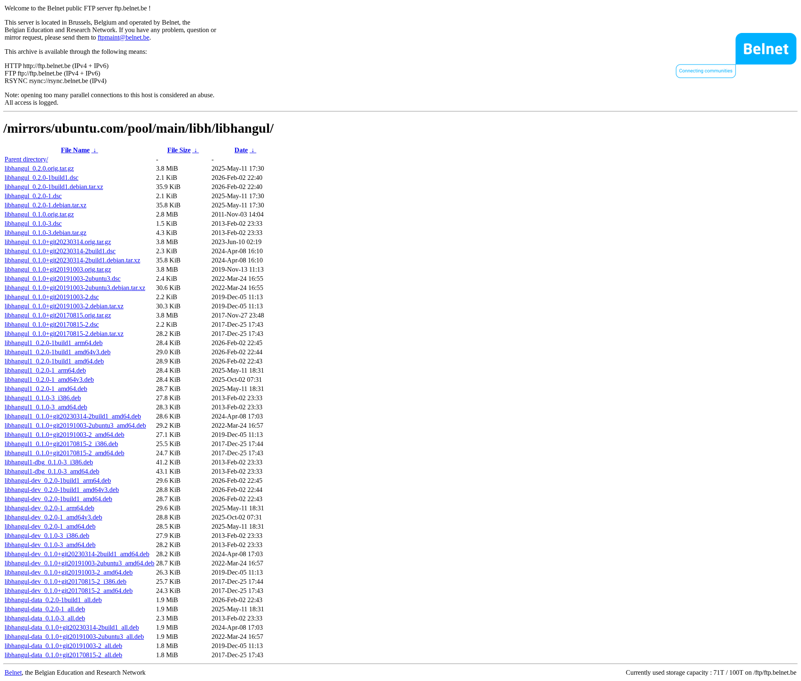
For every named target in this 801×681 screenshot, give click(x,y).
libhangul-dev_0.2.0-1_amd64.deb (50, 526)
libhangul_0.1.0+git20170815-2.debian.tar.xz (64, 333)
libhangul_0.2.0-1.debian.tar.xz (45, 205)
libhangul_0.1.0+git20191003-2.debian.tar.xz (64, 306)
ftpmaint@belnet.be (123, 37)
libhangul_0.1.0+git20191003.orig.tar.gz (58, 269)
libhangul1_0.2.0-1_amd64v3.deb (49, 379)
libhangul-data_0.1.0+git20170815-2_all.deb (63, 654)
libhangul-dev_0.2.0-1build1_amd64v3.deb (62, 489)
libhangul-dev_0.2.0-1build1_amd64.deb (58, 498)
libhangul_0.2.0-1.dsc (33, 195)
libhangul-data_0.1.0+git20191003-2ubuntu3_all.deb (74, 636)
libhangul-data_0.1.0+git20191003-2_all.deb (63, 645)
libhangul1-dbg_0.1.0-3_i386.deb (49, 462)
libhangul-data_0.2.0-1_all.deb (45, 609)
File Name (75, 150)
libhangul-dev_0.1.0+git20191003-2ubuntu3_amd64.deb (79, 563)
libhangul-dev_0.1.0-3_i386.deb (47, 535)
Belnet (13, 672)
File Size (179, 150)
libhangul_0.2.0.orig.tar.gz (39, 168)
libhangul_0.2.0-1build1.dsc (41, 177)
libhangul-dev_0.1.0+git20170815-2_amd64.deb (69, 590)
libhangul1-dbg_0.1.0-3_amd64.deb (52, 471)
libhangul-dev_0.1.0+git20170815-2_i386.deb (65, 581)
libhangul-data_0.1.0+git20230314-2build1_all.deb (72, 627)
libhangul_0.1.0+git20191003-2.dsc (52, 296)
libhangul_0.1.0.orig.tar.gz (39, 214)
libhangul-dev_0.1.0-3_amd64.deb (50, 544)
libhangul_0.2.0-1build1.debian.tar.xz (54, 186)
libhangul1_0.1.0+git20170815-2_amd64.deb (64, 453)
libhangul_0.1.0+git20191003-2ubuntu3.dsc (63, 278)
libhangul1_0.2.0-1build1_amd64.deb (54, 361)
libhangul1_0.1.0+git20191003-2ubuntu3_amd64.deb (75, 425)
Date (241, 150)
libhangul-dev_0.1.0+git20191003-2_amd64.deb (69, 572)
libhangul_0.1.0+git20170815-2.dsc (52, 324)
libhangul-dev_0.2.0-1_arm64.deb (49, 508)
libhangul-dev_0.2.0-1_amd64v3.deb (53, 517)
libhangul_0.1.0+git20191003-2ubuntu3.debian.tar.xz (75, 287)
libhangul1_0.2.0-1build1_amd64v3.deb (58, 352)
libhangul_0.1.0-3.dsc (33, 223)
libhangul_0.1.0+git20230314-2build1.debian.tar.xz (72, 260)
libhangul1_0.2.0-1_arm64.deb (45, 370)
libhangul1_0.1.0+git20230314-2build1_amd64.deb (73, 416)
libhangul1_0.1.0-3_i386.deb (43, 397)
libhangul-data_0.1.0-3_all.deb (45, 618)
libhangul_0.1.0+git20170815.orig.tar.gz (58, 315)
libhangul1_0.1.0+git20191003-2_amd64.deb (64, 434)
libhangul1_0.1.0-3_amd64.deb (46, 407)
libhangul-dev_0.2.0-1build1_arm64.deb (58, 480)
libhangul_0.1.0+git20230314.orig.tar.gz (58, 241)
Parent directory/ (26, 159)
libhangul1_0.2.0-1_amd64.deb (46, 388)
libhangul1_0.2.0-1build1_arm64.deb (54, 342)
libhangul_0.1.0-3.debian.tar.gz (45, 232)
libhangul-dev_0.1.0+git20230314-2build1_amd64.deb (77, 553)
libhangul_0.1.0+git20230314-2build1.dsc (60, 251)
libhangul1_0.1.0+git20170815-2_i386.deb (61, 443)
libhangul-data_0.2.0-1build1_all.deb (53, 599)
